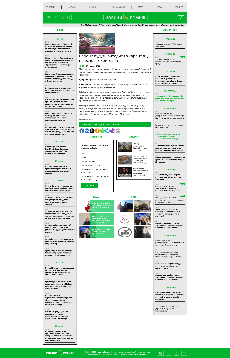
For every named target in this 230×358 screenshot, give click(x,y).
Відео (140, 7)
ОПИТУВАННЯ (96, 137)
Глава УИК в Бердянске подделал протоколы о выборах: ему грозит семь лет (169, 265)
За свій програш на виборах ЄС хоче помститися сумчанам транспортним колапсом (101, 220)
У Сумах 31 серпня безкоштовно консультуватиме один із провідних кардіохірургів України (59, 200)
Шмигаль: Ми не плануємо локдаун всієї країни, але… (169, 126)
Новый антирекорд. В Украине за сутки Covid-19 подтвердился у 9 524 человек (170, 159)
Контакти (179, 7)
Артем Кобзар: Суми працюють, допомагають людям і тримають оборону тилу (59, 241)
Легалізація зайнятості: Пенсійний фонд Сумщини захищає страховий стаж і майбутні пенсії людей (57, 150)
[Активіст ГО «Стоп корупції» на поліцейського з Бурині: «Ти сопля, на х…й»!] (124, 232)
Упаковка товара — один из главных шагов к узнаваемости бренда (168, 61)
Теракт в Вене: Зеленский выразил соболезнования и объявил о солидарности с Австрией (167, 212)
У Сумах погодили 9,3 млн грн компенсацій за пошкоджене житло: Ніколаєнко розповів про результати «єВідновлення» (59, 214)
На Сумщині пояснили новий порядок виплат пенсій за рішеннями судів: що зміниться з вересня (60, 228)
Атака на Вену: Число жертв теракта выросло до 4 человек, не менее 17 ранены (168, 188)
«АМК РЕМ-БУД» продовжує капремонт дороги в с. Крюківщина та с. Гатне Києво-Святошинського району (168, 79)
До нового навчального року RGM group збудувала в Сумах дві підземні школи (60, 90)
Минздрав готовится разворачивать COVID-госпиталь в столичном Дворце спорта (169, 242)
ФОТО (134, 197)
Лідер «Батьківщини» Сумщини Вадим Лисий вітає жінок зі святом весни (102, 206)
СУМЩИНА (134, 137)
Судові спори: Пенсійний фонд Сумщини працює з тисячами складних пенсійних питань (58, 252)
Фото (159, 7)
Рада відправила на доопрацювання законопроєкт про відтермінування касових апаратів (169, 115)
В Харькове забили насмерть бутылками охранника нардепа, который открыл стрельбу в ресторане (169, 295)
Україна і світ (118, 7)
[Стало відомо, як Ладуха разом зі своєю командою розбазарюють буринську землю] (124, 206)
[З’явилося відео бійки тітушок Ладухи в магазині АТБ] (142, 219)
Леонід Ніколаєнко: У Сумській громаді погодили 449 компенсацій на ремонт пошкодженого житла (58, 116)
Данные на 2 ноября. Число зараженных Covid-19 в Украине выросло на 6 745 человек (169, 277)
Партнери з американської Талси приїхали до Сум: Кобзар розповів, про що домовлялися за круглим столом (59, 102)
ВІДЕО (96, 197)
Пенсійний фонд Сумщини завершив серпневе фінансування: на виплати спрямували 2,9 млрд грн (57, 315)
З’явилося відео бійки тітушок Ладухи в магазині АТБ (101, 231)
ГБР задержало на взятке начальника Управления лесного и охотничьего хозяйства (169, 200)
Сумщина (94, 7)
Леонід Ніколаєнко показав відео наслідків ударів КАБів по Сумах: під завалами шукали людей (59, 188)
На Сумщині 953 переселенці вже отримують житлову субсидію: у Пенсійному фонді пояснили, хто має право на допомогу (59, 130)
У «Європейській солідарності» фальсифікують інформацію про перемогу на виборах (169, 98)
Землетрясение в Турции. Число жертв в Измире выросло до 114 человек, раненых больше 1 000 (169, 148)
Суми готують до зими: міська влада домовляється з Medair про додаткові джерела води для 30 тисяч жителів (60, 285)
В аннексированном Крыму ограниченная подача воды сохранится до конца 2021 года (168, 254)
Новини (72, 7)
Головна (50, 7)
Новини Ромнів (138, 354)
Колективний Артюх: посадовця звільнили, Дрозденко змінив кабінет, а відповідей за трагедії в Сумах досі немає (59, 77)
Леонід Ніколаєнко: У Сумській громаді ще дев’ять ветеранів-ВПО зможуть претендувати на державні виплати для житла (130, 25)
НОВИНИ (60, 30)
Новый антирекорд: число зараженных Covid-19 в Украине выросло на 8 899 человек (169, 225)
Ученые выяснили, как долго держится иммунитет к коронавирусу (167, 308)
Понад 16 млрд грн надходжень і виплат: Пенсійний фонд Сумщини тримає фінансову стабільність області (59, 271)
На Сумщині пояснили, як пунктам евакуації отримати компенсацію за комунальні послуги (58, 169)
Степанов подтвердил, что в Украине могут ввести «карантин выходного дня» (167, 136)
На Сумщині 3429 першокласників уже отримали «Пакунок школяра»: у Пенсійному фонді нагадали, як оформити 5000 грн (59, 300)
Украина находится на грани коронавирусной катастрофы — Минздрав (169, 176)
